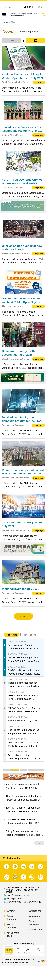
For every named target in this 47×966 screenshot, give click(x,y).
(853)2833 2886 (14, 902)
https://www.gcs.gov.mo (18, 895)
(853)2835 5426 (34, 902)
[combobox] (32, 32)
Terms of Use (35, 930)
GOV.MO (10, 911)
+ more (39, 843)
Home (5, 22)
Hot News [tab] (11, 634)
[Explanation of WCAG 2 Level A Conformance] (41, 961)
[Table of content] (3, 15)
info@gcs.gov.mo (15, 899)
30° (30, 7)
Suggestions (35, 911)
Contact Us (34, 916)
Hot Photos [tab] (29, 634)
